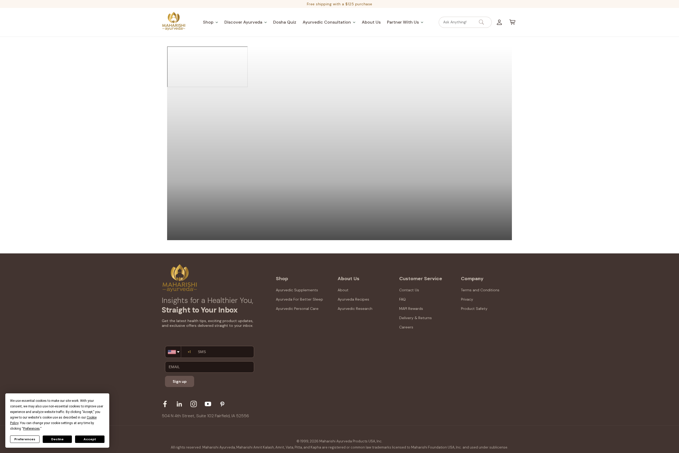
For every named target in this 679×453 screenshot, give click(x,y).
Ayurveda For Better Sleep (299, 299)
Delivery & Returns (415, 318)
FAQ (402, 299)
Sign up (180, 381)
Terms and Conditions (480, 290)
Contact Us (409, 290)
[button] (210, 22)
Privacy (467, 299)
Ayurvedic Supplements (297, 290)
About (343, 290)
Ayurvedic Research (355, 308)
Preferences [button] (31, 428)
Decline (57, 439)
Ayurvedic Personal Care (297, 308)
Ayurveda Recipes (353, 299)
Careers (406, 327)
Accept (90, 439)
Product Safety (474, 308)
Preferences (24, 439)
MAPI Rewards (411, 308)
